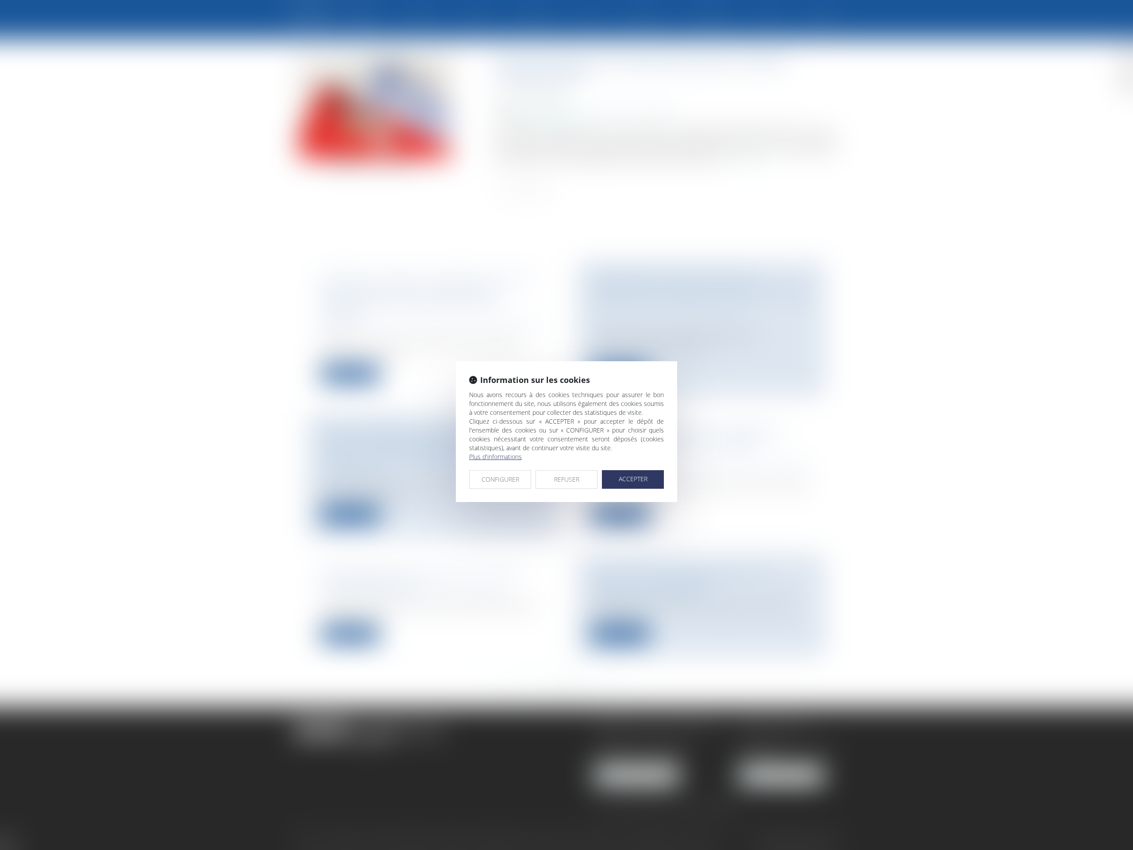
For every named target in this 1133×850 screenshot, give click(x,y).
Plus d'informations (495, 456)
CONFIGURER (500, 479)
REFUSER (566, 479)
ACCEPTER (633, 479)
